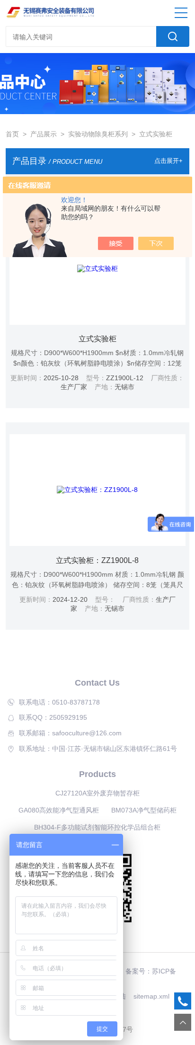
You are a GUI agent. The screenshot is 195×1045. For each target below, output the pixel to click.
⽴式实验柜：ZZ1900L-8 (97, 560)
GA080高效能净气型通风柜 (58, 810)
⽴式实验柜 (97, 338)
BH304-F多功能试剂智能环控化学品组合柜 (97, 827)
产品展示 (43, 134)
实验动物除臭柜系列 (98, 134)
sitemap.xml (151, 996)
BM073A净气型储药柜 (144, 810)
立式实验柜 (155, 134)
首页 (12, 134)
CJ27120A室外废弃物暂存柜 (97, 793)
